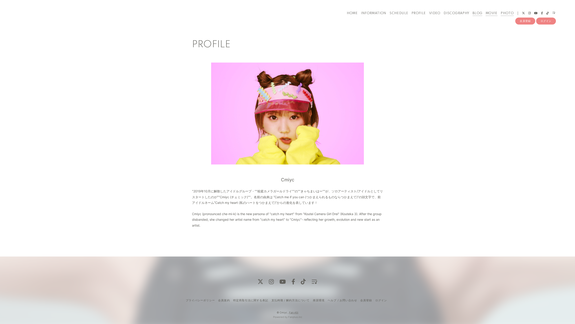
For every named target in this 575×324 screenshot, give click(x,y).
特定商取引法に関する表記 (250, 300)
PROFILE (418, 13)
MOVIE (492, 13)
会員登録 (525, 20)
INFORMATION (373, 13)
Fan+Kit (293, 312)
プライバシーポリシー (200, 300)
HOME (352, 13)
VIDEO (434, 13)
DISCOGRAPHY (456, 13)
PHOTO (507, 13)
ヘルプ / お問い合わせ (342, 300)
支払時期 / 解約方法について (291, 300)
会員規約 (224, 300)
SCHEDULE (398, 13)
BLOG (477, 13)
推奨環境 (319, 300)
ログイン (546, 20)
